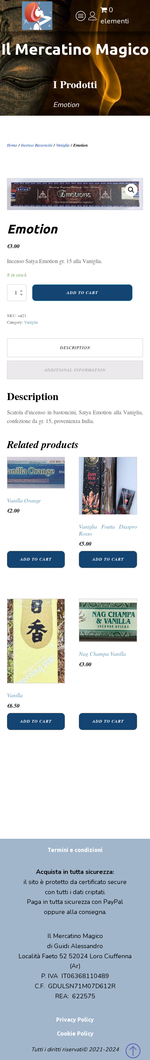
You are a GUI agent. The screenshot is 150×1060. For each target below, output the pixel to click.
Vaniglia (62, 145)
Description (75, 347)
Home (12, 145)
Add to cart (82, 292)
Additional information (75, 369)
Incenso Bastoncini (36, 145)
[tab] (75, 347)
